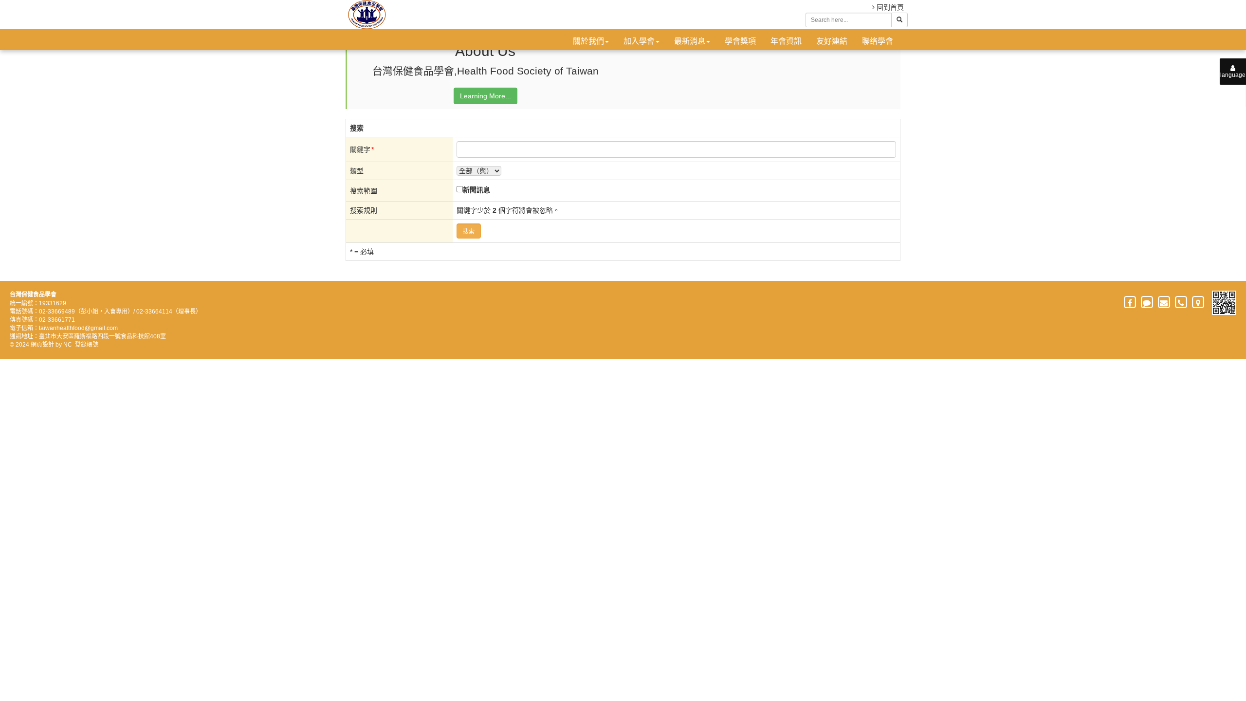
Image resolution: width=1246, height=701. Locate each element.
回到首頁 (889, 7)
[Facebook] (1130, 302)
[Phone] (1181, 302)
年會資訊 (786, 41)
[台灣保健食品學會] (366, 14)
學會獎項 (740, 41)
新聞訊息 (476, 190)
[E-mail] (1164, 302)
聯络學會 (877, 41)
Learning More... (485, 96)
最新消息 (689, 41)
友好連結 (831, 41)
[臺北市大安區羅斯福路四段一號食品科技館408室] (1198, 302)
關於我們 (588, 41)
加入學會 (639, 41)
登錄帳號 (86, 344)
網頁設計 (42, 344)
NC (67, 344)
